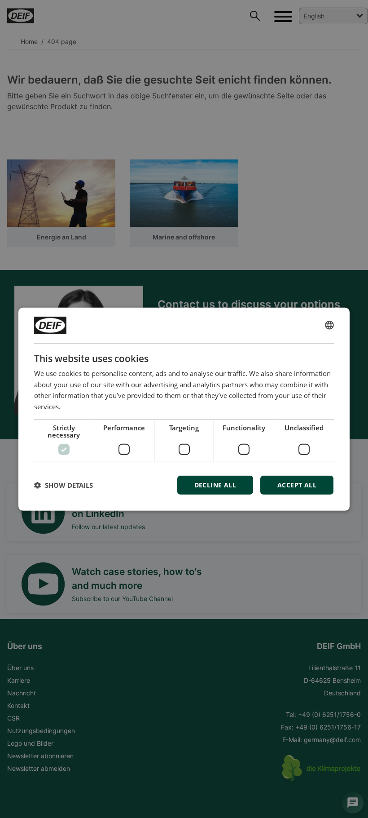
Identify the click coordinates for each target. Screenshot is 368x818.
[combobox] (329, 325)
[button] (63, 485)
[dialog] (184, 408)
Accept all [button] (296, 485)
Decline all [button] (215, 485)
